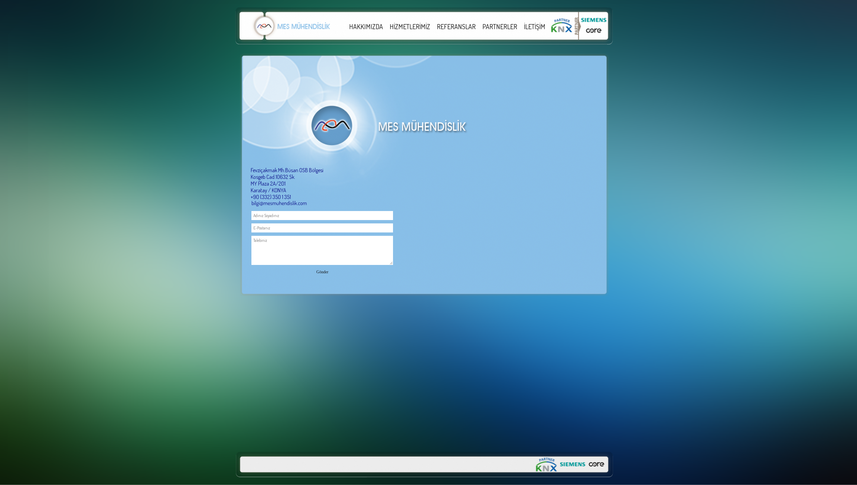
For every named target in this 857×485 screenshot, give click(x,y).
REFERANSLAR (456, 26)
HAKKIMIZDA (366, 26)
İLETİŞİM (534, 26)
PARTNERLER (499, 26)
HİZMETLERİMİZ (410, 26)
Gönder (322, 272)
